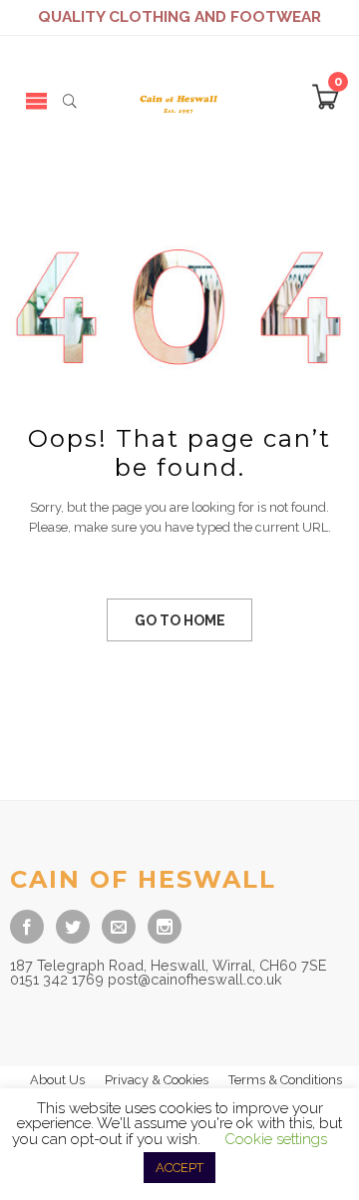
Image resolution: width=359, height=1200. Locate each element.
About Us (57, 1079)
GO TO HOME (180, 620)
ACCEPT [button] (179, 1167)
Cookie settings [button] (275, 1139)
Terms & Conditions (285, 1079)
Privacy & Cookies (156, 1079)
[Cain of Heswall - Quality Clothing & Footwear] (179, 100)
